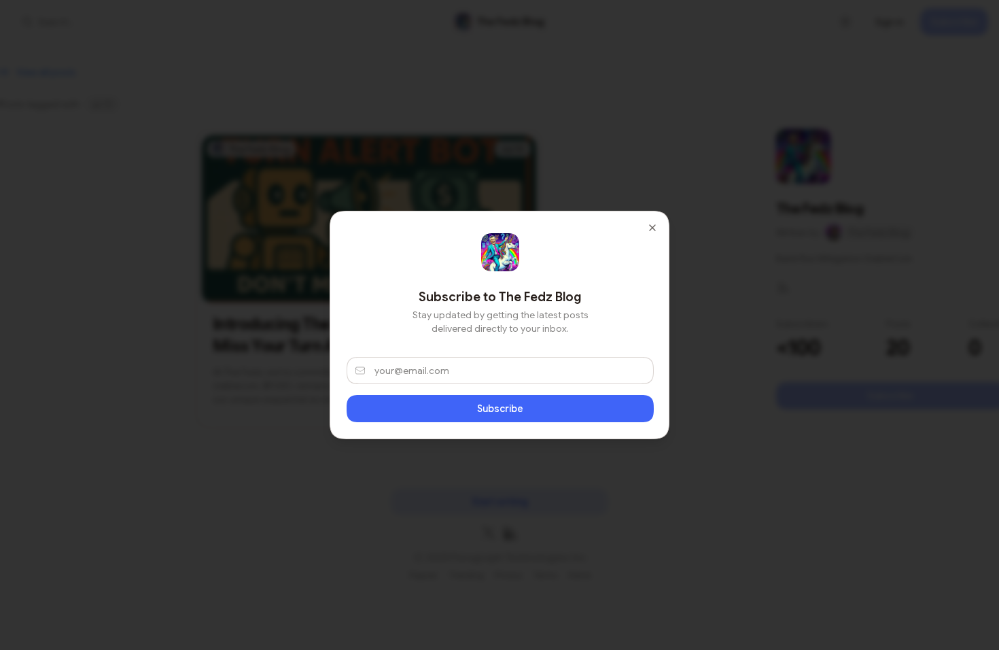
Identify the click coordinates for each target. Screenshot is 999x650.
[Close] (652, 227)
